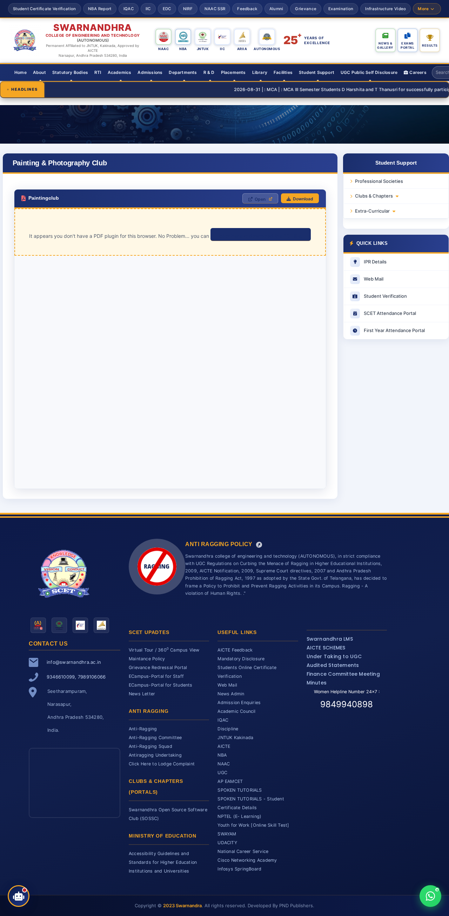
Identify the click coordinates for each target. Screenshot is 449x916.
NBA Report (100, 8)
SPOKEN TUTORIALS (239, 790)
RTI (97, 72)
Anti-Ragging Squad (150, 746)
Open (260, 199)
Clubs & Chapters (374, 196)
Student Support (316, 72)
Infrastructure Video (385, 8)
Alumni (276, 8)
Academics (120, 72)
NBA (222, 755)
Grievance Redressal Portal (158, 667)
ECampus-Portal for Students (161, 685)
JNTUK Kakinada (235, 737)
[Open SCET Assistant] (18, 896)
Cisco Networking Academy (247, 860)
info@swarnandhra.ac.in (74, 662)
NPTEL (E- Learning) (239, 816)
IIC (148, 8)
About (39, 72)
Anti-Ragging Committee (155, 737)
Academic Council (236, 711)
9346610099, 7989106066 (76, 677)
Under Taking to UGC (334, 656)
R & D (209, 72)
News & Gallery (385, 45)
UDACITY (227, 842)
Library (259, 72)
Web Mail (227, 685)
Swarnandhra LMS (330, 638)
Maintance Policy (147, 658)
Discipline (227, 728)
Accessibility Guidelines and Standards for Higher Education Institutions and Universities (163, 862)
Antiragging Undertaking (155, 755)
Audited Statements (333, 665)
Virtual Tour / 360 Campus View (164, 650)
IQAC (128, 8)
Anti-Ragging (143, 728)
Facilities (283, 72)
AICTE (223, 746)
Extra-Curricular (372, 211)
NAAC (223, 763)
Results (430, 45)
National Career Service (242, 851)
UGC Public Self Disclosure (369, 72)
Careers (417, 72)
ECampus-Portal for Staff (156, 676)
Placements (233, 72)
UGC (222, 772)
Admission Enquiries (239, 702)
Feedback (247, 8)
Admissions (150, 72)
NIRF (188, 8)
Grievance (305, 8)
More (423, 8)
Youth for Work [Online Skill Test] (253, 825)
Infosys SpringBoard (239, 869)
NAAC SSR (215, 8)
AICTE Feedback (235, 650)
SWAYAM (226, 833)
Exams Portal (407, 45)
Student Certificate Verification (44, 8)
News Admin (230, 693)
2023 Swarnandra (182, 905)
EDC (167, 8)
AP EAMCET (230, 781)
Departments (183, 72)
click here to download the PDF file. (260, 236)
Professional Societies (379, 181)
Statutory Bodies (70, 72)
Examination (340, 8)
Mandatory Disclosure (240, 658)
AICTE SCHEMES (326, 647)
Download (303, 198)
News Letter (142, 693)
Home (20, 72)
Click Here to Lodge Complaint (162, 763)
